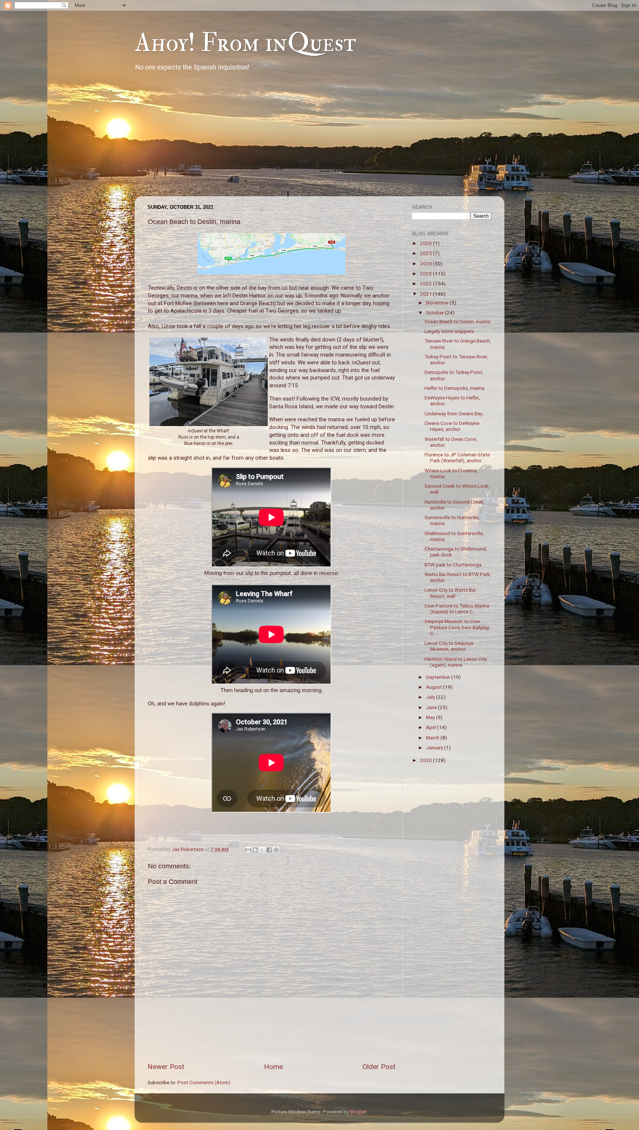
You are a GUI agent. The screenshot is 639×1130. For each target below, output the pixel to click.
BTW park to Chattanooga (453, 565)
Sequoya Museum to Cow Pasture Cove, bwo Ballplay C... (457, 627)
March (433, 738)
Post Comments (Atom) (204, 1082)
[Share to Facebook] (269, 850)
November (438, 303)
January (435, 748)
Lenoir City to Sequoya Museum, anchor (449, 646)
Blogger (358, 1111)
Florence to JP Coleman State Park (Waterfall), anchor (457, 457)
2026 (426, 243)
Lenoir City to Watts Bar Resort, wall (450, 593)
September (438, 677)
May (431, 717)
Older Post (378, 1066)
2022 (426, 283)
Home (273, 1066)
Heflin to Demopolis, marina (454, 388)
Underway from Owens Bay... (455, 413)
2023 (426, 273)
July (431, 697)
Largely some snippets (449, 331)
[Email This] (248, 850)
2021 (426, 294)
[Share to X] (262, 850)
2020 (426, 760)
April (431, 727)
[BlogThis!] (255, 850)
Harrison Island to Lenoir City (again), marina (456, 662)
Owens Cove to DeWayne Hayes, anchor (452, 426)
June (432, 707)
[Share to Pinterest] (276, 850)
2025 (426, 253)
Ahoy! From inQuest (245, 43)
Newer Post (166, 1066)
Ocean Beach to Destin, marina (457, 321)
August (434, 687)
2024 (426, 263)
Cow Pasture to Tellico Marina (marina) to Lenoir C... (457, 609)
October (435, 313)
